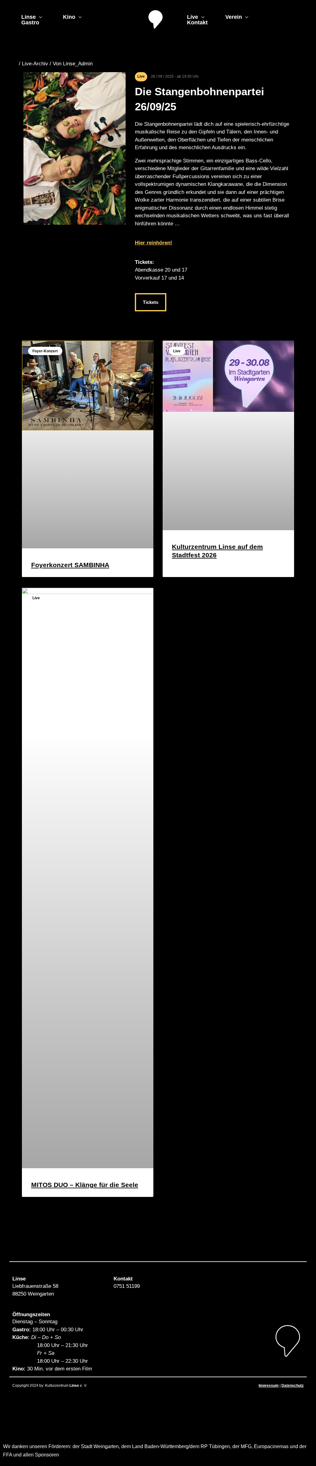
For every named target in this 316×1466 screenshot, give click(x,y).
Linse (28, 17)
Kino (69, 17)
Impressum (269, 1385)
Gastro (30, 22)
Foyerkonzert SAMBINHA (70, 564)
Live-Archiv (35, 64)
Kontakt (197, 22)
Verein (233, 17)
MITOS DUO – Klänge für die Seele (84, 1184)
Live (192, 17)
